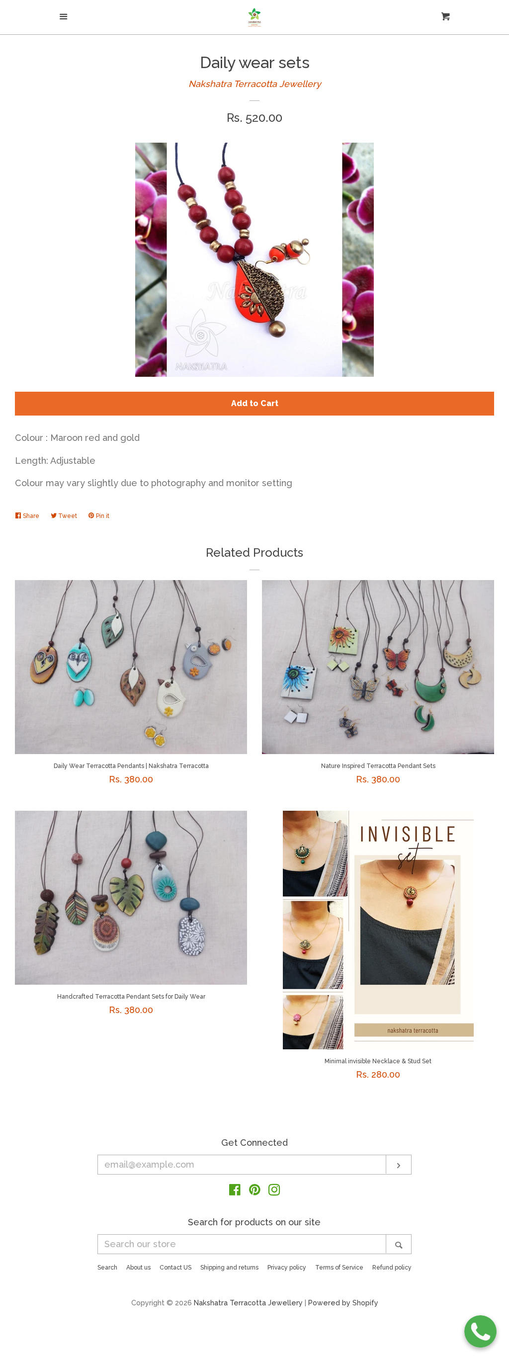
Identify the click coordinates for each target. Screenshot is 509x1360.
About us (138, 1267)
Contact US (175, 1267)
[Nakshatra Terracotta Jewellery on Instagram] (274, 1191)
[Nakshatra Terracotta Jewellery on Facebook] (235, 1191)
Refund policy (392, 1267)
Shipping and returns (229, 1267)
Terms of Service (339, 1267)
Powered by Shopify (343, 1302)
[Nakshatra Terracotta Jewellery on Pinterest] (255, 1191)
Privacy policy (286, 1267)
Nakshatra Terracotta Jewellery (254, 84)
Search (107, 1267)
